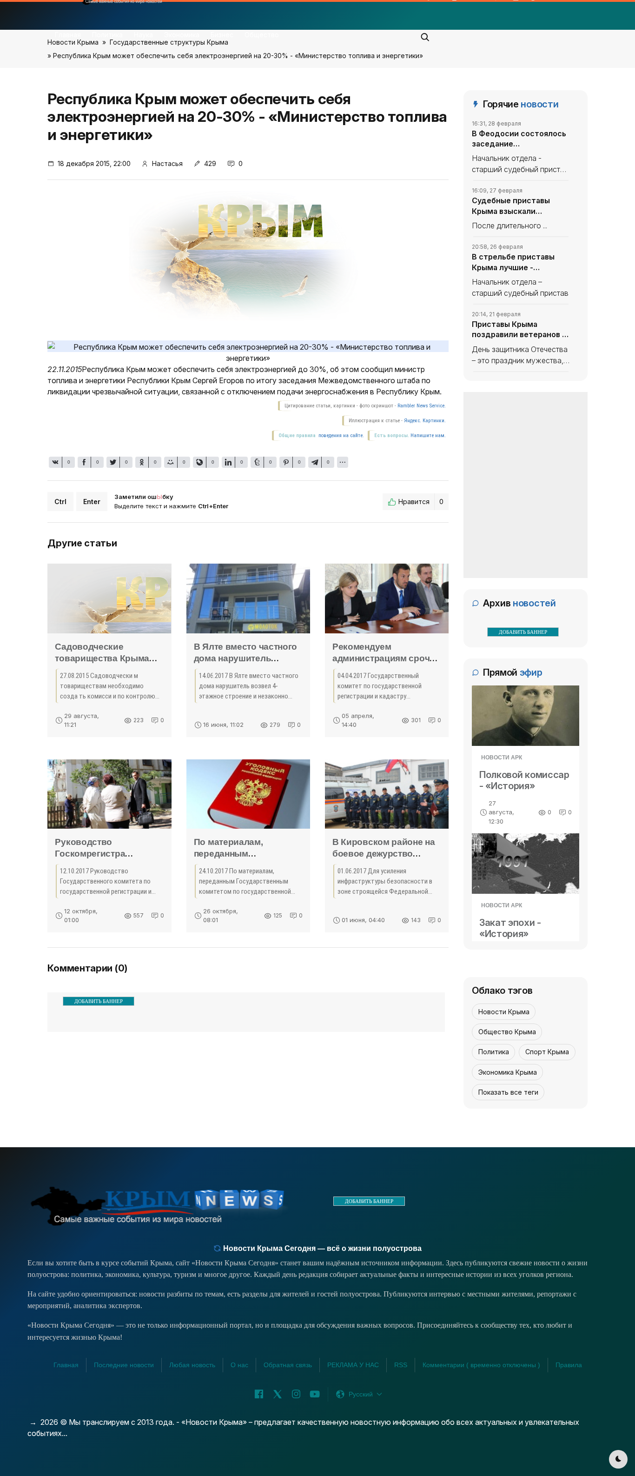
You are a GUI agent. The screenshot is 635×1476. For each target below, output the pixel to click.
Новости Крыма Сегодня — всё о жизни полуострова (321, 1248)
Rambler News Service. (421, 406)
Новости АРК (501, 757)
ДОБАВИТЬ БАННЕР (98, 1001)
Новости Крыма (503, 1012)
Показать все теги (508, 1092)
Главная (68, 35)
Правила (569, 1365)
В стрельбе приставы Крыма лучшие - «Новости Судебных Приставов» (513, 262)
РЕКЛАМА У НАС (353, 1365)
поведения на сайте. (340, 435)
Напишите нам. (428, 435)
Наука (143, 35)
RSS (400, 1365)
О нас (239, 1365)
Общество (262, 35)
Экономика (181, 35)
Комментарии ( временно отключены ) (481, 1365)
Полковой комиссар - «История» (524, 780)
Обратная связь (288, 1365)
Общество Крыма (507, 1032)
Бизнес (222, 35)
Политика (107, 35)
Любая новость (192, 1365)
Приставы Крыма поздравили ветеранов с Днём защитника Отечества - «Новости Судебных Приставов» (519, 329)
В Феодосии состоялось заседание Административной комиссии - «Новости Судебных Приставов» (519, 139)
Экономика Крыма (507, 1072)
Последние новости (124, 1365)
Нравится (420, 501)
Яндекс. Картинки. (425, 421)
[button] (425, 34)
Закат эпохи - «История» (510, 928)
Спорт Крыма (547, 1052)
